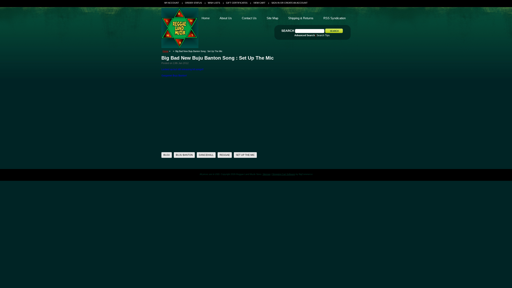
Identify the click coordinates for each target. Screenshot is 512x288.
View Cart (259, 3)
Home (165, 51)
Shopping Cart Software (283, 174)
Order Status (193, 3)
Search (287, 30)
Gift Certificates (236, 3)
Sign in (275, 3)
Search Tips (323, 35)
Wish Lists (214, 3)
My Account (171, 3)
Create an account (296, 3)
